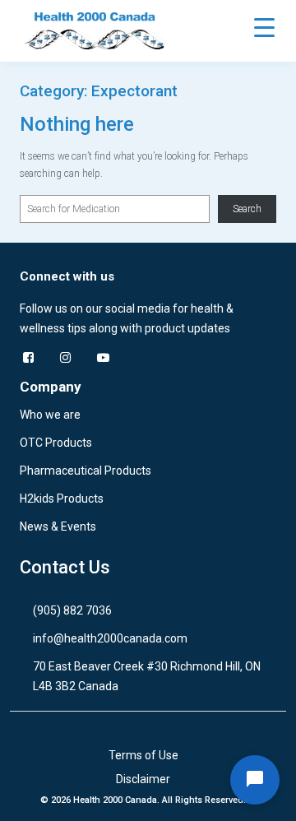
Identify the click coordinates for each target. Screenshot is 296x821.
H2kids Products (62, 498)
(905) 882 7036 (72, 610)
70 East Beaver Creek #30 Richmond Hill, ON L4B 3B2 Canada (147, 676)
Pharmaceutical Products (85, 470)
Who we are (50, 414)
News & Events (58, 526)
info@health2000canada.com (110, 638)
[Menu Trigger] (264, 26)
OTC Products (56, 442)
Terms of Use (143, 755)
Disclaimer (143, 779)
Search (247, 209)
